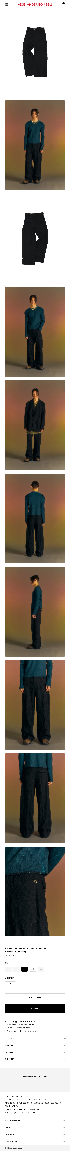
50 (32, 969)
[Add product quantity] (6, 984)
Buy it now (35, 1008)
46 (16, 969)
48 (24, 969)
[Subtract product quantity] (14, 984)
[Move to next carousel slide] (65, 1089)
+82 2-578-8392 (32, 1109)
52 (41, 969)
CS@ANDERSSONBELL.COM (23, 1112)
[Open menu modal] (6, 4)
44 (8, 969)
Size (7, 963)
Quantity (9, 978)
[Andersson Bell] (35, 4)
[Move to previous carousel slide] (5, 1089)
